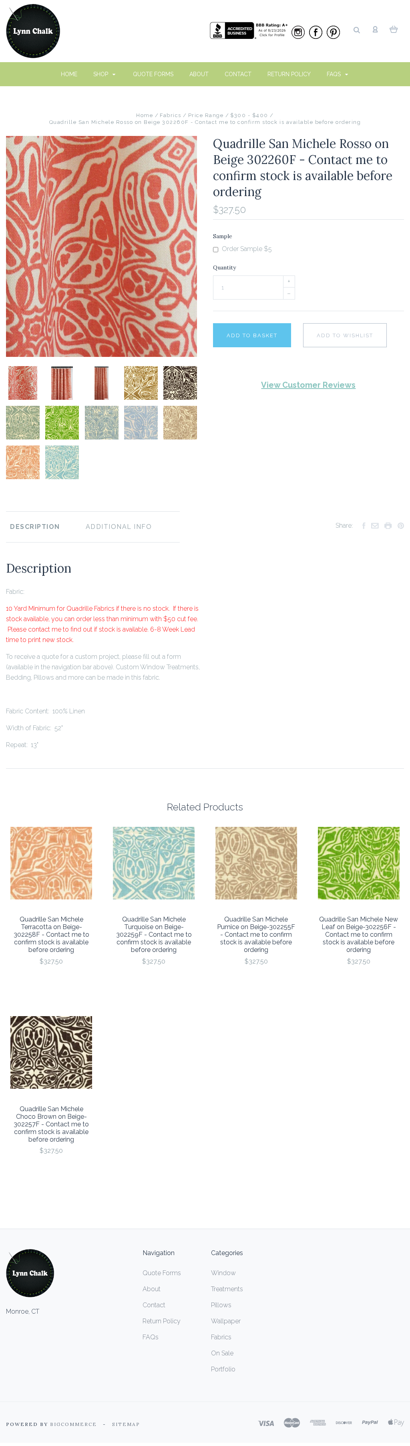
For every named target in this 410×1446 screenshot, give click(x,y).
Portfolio (223, 1369)
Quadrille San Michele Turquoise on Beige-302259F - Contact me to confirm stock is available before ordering (154, 934)
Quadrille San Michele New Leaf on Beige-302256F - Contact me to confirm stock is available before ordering (358, 934)
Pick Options (51, 983)
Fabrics (221, 1337)
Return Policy (289, 74)
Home (69, 74)
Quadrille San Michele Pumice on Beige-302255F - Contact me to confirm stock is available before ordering (256, 934)
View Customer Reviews (308, 385)
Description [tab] (35, 527)
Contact (238, 74)
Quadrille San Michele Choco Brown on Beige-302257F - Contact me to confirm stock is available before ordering (51, 1124)
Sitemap (126, 1424)
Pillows (221, 1305)
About (199, 74)
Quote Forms (153, 74)
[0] (394, 29)
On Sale (222, 1353)
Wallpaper (226, 1321)
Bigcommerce (73, 1424)
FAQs (334, 74)
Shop (101, 74)
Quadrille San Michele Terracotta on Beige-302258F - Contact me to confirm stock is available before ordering (51, 934)
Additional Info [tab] (119, 527)
